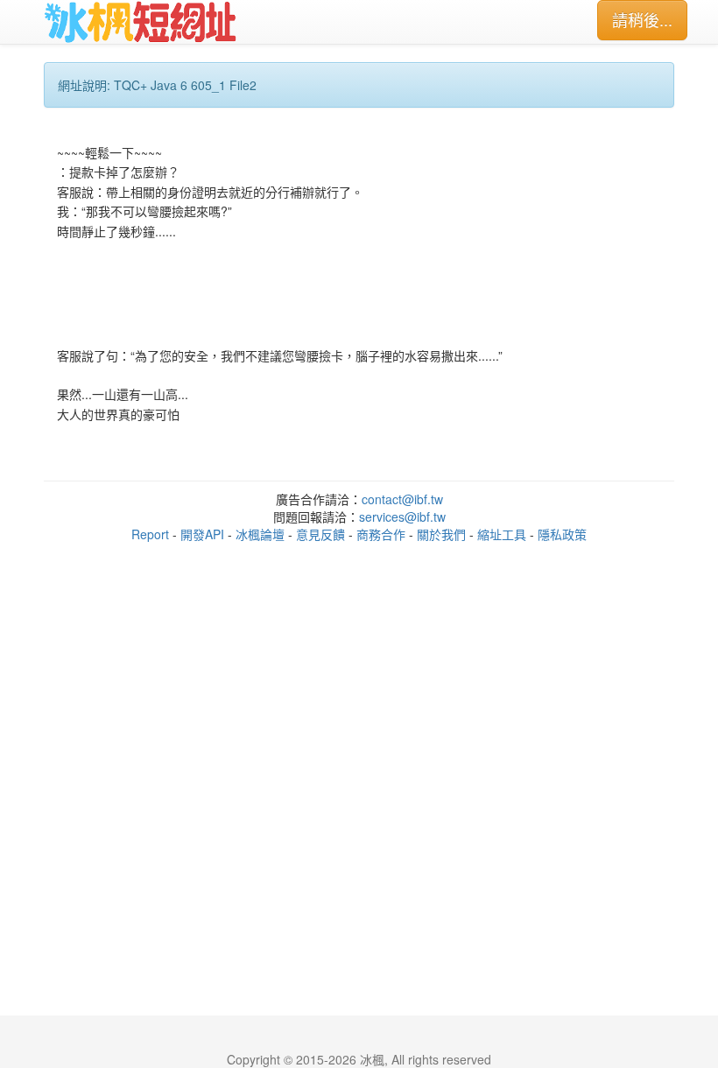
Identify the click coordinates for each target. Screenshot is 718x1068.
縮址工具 (501, 534)
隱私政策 (562, 534)
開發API (202, 534)
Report (150, 534)
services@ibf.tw (402, 516)
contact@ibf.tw (402, 499)
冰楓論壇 (260, 534)
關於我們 (441, 534)
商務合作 (380, 534)
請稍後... (642, 19)
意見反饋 (320, 534)
